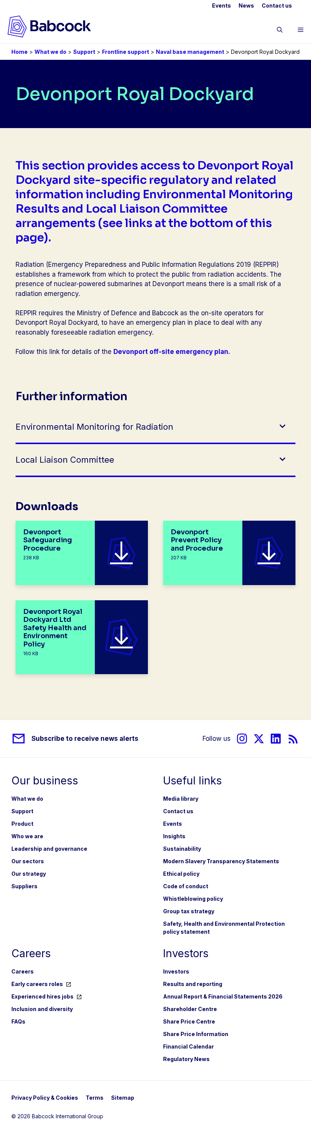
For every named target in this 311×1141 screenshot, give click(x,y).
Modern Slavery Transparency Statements (221, 861)
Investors (176, 971)
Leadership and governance (49, 848)
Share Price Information (195, 1034)
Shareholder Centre (190, 1009)
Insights (174, 836)
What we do (50, 52)
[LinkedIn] (275, 738)
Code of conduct (185, 886)
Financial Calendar (188, 1046)
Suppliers (24, 886)
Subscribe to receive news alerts (84, 738)
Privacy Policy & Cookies (44, 1097)
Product (22, 823)
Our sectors (27, 861)
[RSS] (293, 738)
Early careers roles (37, 984)
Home (19, 52)
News (246, 5)
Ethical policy (181, 873)
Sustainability (182, 848)
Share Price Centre (189, 1021)
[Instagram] (242, 738)
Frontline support (125, 52)
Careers (22, 971)
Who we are (27, 836)
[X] (258, 738)
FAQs (18, 1021)
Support (84, 52)
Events (221, 5)
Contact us (277, 5)
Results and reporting (192, 984)
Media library (180, 798)
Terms (95, 1097)
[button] (279, 31)
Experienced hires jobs (42, 996)
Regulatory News (186, 1059)
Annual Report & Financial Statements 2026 (223, 996)
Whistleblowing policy (193, 898)
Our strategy (28, 873)
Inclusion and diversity (42, 1009)
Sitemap (122, 1097)
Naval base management (190, 52)
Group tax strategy (188, 911)
